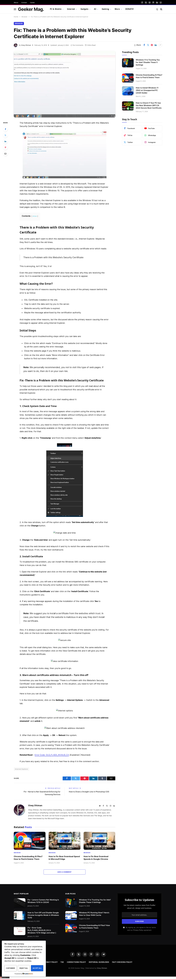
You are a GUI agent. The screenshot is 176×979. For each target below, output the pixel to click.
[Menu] (15, 9)
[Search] (161, 9)
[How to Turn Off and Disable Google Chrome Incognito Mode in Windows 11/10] (19, 915)
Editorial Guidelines (99, 962)
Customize (10, 968)
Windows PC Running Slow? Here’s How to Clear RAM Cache (94, 913)
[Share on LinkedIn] (155, 45)
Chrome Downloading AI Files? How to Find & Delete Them (28, 857)
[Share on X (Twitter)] (148, 45)
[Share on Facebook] (144, 45)
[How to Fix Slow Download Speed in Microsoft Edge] (64, 841)
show (35, 216)
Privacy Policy (138, 930)
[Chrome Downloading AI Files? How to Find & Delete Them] (29, 841)
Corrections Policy (76, 962)
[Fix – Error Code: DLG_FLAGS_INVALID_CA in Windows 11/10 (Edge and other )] (19, 930)
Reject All (24, 968)
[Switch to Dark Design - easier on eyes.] (157, 9)
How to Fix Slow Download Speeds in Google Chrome (96, 857)
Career (32, 2)
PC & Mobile (55, 9)
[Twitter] (5, 135)
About (16, 2)
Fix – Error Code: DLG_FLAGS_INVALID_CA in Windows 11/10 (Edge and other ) (42, 930)
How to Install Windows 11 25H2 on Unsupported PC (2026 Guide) (147, 90)
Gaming (105, 9)
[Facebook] (5, 129)
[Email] (5, 153)
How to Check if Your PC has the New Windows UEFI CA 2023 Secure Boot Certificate (149, 105)
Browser (19, 23)
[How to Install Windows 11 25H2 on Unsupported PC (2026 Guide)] (128, 90)
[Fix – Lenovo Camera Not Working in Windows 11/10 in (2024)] (19, 902)
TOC (62, 962)
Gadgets (84, 9)
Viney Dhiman (26, 45)
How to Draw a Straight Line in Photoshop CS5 (89, 792)
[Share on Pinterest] (152, 45)
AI (95, 9)
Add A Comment (64, 872)
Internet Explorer (21, 769)
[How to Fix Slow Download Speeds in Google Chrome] (99, 841)
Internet (71, 9)
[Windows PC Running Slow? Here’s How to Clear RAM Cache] (71, 915)
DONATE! (129, 9)
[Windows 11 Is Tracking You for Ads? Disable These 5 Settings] (128, 62)
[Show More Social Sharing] (160, 45)
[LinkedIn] (5, 141)
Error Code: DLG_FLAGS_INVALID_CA (52, 755)
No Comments (78, 45)
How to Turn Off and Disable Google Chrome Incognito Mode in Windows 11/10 (43, 915)
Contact (24, 2)
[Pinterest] (5, 147)
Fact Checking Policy (122, 962)
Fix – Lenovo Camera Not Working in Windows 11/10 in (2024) (43, 901)
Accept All (37, 968)
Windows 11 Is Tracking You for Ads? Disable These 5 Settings (148, 62)
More (117, 9)
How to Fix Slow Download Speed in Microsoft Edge (64, 857)
